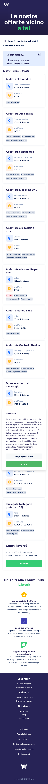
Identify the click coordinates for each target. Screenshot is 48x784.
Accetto (24, 464)
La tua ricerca (15, 55)
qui (31, 441)
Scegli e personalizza (24, 456)
